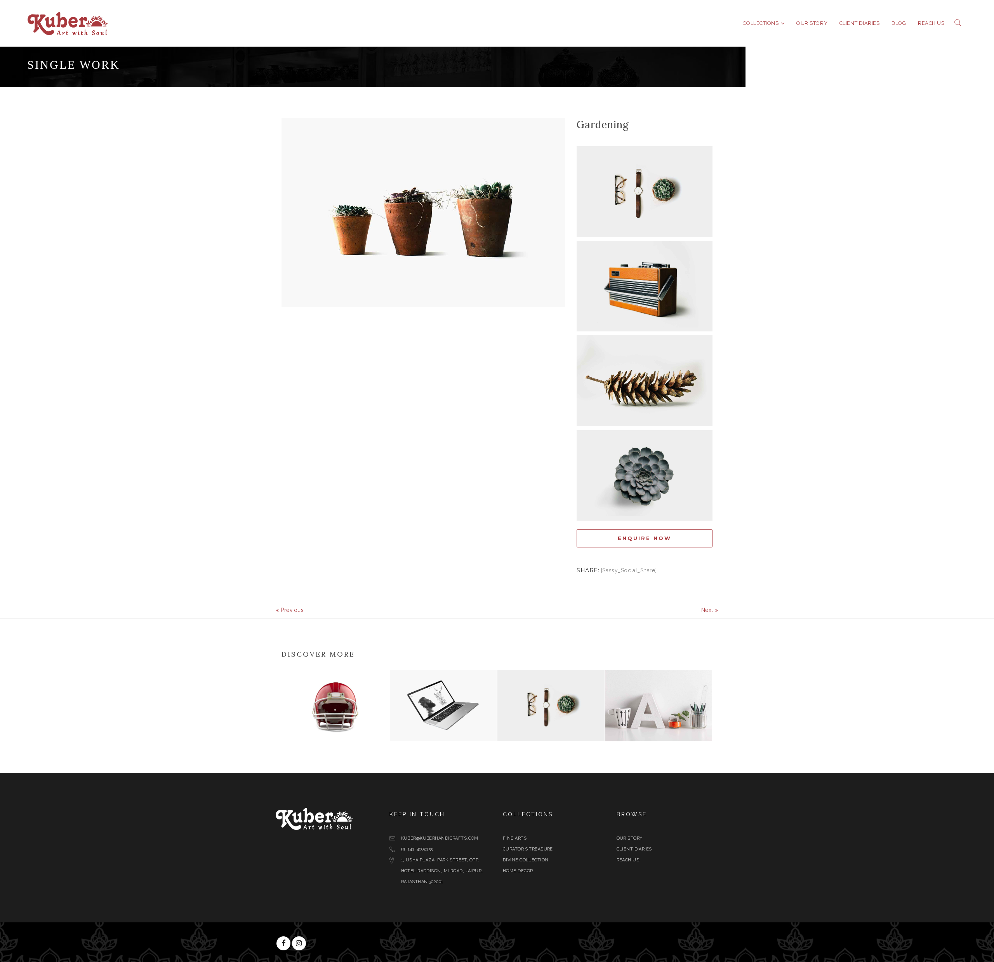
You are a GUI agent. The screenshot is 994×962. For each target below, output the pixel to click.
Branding (513, 734)
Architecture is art (651, 725)
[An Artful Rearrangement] (381, 735)
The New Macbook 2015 (440, 725)
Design (294, 734)
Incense (517, 725)
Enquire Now (644, 538)
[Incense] (596, 735)
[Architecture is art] (704, 735)
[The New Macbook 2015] (488, 735)
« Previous (290, 610)
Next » (709, 610)
